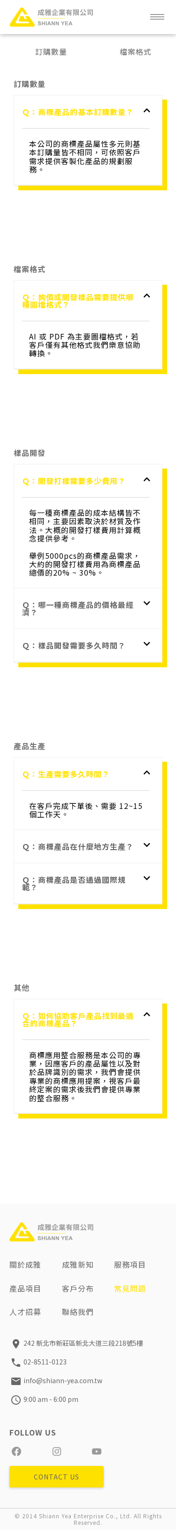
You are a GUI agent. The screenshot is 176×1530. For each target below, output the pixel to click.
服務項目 (130, 1264)
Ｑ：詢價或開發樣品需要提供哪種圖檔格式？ (78, 300)
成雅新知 (78, 1264)
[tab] (86, 111)
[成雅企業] (51, 17)
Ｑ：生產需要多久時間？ (66, 774)
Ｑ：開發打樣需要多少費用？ (74, 480)
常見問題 (130, 1288)
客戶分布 (78, 1288)
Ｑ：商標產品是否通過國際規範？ (74, 883)
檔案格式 (136, 51)
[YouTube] (97, 1451)
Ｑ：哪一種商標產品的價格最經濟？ (78, 608)
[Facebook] (16, 1451)
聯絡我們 (78, 1311)
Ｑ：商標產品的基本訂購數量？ (78, 111)
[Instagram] (57, 1451)
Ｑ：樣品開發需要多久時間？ (74, 645)
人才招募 (25, 1311)
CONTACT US (56, 1476)
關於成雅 (25, 1264)
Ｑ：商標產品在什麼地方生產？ (78, 846)
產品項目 (25, 1288)
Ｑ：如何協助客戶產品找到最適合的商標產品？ (78, 1019)
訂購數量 (51, 51)
